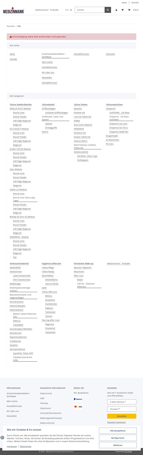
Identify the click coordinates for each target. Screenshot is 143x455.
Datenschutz (25, 446)
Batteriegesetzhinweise (51, 418)
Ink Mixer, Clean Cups (87, 156)
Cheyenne (110, 108)
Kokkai (77, 120)
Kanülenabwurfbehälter (21, 329)
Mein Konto (47, 62)
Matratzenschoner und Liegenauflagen (20, 296)
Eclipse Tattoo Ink (82, 137)
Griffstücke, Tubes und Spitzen (52, 118)
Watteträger (15, 283)
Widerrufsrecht (47, 423)
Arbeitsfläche (51, 279)
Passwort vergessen (116, 422)
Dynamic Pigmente (82, 267)
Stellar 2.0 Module (18, 189)
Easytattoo (50, 300)
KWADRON (79, 128)
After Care (78, 275)
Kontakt (135, 2)
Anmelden (122, 416)
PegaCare (49, 324)
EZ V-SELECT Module (19, 128)
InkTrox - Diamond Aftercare (85, 285)
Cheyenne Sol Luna (118, 123)
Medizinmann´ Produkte (118, 263)
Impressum (12, 446)
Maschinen (79, 271)
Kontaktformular (49, 67)
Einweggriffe (51, 127)
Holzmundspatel (17, 305)
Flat (14, 257)
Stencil (45, 131)
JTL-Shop (128, 451)
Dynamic (78, 108)
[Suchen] (108, 10)
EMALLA (17, 320)
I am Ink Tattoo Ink (82, 116)
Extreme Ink (79, 112)
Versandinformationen (50, 413)
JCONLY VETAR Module (20, 149)
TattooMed (18, 325)
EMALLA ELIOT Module (20, 108)
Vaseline (14, 345)
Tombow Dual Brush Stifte (22, 358)
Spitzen (48, 123)
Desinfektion (48, 275)
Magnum (17, 124)
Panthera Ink (80, 132)
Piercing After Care (50, 320)
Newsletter (47, 77)
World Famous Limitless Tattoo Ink (85, 146)
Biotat (80, 279)
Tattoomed (50, 312)
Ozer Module (16, 169)
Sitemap (44, 403)
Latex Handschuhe (21, 275)
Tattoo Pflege (48, 267)
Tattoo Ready (48, 271)
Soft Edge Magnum (22, 120)
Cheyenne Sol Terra (118, 127)
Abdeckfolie (15, 267)
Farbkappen (82, 160)
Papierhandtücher (18, 337)
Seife (44, 287)
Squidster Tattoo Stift (23, 353)
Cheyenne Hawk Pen (118, 131)
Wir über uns (48, 72)
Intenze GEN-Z (80, 141)
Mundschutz (16, 333)
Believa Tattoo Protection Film (24, 315)
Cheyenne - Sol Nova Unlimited (119, 118)
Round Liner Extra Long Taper (24, 199)
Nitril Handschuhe (21, 279)
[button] (116, 10)
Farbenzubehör (81, 152)
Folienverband (16, 309)
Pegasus (49, 308)
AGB (42, 398)
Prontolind (50, 328)
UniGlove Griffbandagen (56, 112)
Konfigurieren (117, 438)
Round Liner (19, 112)
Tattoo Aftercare (49, 291)
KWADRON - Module (19, 237)
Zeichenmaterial (17, 349)
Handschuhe (16, 271)
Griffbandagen (49, 108)
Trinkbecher (15, 341)
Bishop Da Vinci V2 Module (22, 216)
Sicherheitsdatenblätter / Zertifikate (53, 55)
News (124, 2)
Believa (48, 295)
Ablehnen (117, 445)
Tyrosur (48, 316)
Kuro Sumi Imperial (83, 124)
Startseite (110, 54)
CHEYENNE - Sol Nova (119, 112)
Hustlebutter (51, 304)
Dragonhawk (112, 135)
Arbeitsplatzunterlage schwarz (20, 289)
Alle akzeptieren (118, 430)
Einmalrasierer (17, 301)
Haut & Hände (51, 283)
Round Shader (20, 116)
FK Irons (110, 144)
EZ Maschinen (112, 139)
